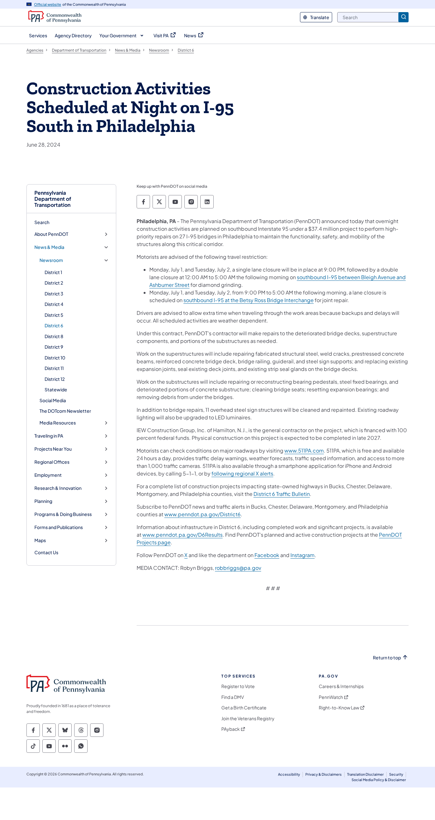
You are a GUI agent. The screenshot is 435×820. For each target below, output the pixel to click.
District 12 (55, 379)
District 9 (54, 347)
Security (396, 774)
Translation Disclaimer (365, 774)
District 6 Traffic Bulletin (281, 493)
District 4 (54, 304)
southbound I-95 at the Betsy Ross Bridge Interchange (248, 300)
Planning (43, 501)
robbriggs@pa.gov (238, 567)
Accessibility (289, 774)
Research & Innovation (58, 488)
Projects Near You (53, 449)
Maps (40, 540)
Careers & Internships (341, 686)
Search (41, 222)
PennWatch (331, 697)
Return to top (387, 657)
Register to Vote (238, 686)
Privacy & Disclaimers (323, 774)
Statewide (56, 389)
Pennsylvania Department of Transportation (52, 199)
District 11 (54, 368)
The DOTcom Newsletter (65, 411)
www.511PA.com (304, 450)
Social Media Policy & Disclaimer (379, 780)
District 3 (54, 293)
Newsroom (51, 260)
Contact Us (46, 552)
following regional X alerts (242, 473)
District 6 (54, 325)
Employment (48, 475)
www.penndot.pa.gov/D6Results (182, 534)
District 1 (53, 272)
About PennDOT (51, 234)
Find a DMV (232, 697)
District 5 (54, 315)
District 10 (55, 357)
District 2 (54, 283)
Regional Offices (51, 462)
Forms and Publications (58, 527)
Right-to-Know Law (339, 707)
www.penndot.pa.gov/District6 (202, 514)
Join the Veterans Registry (248, 718)
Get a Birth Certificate (244, 707)
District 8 (54, 336)
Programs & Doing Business (63, 514)
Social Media (52, 400)
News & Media (49, 247)
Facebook (266, 555)
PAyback (230, 729)
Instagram (302, 555)
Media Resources (57, 422)
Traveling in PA (48, 436)
